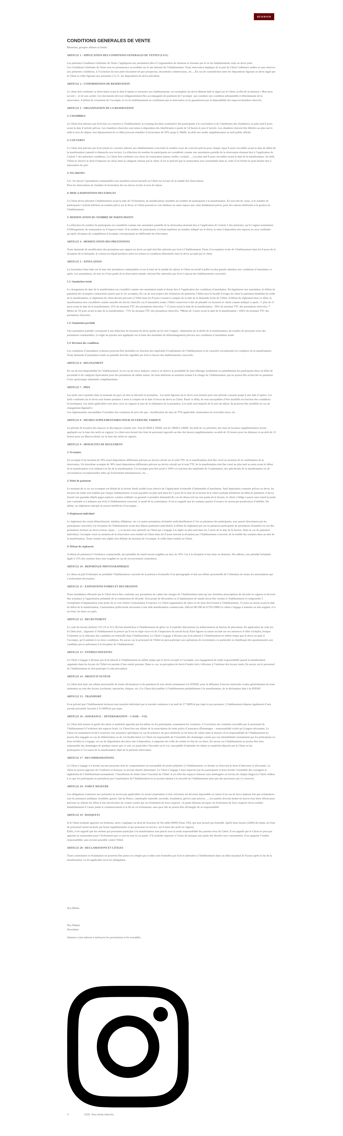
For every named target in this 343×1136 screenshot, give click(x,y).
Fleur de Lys (76, 1114)
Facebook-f (73, 949)
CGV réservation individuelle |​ (84, 1122)
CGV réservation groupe (114, 1122)
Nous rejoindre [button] (75, 916)
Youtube (71, 975)
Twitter (71, 962)
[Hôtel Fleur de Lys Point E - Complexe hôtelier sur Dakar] (74, 14)
